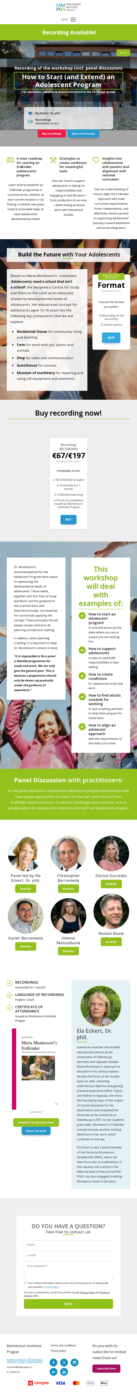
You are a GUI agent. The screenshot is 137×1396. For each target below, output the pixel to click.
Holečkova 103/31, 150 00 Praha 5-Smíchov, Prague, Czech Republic (25, 1360)
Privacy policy (58, 1350)
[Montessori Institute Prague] (69, 7)
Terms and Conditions (63, 1345)
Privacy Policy (51, 1287)
